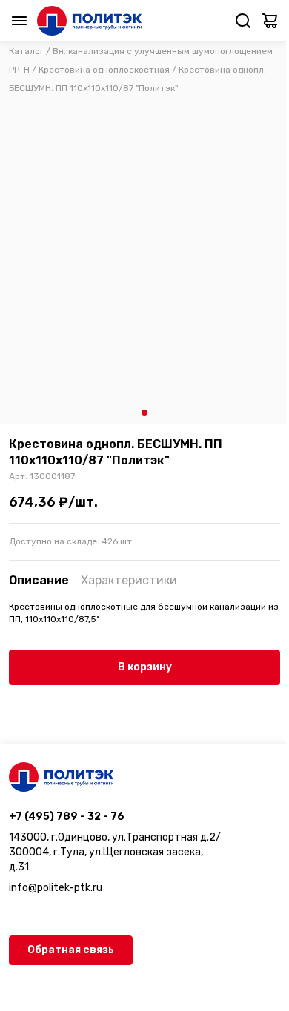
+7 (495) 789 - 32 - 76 (66, 816)
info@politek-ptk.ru (55, 887)
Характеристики (129, 580)
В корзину (145, 667)
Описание (39, 580)
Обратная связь (70, 950)
